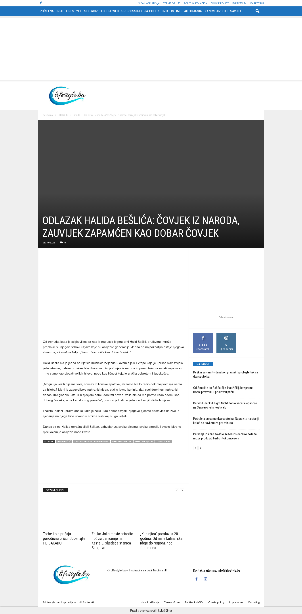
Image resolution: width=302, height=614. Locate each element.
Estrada (76, 115)
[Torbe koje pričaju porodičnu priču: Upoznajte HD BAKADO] (65, 513)
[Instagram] (206, 579)
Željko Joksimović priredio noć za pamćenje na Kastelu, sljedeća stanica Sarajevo (112, 540)
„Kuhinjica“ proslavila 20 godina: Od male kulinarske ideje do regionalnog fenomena (161, 540)
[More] (88, 257)
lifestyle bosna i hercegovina (92, 441)
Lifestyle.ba (163, 441)
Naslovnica (48, 115)
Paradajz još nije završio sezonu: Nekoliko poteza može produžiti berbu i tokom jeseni (225, 436)
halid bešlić (64, 441)
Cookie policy (219, 3)
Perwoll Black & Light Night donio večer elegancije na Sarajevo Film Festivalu (225, 405)
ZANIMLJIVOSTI (216, 11)
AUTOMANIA (193, 11)
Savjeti (236, 11)
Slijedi (226, 334)
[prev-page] (177, 490)
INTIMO (176, 11)
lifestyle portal (121, 441)
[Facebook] (41, 3)
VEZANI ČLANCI (55, 490)
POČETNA (47, 11)
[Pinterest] (67, 257)
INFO (59, 11)
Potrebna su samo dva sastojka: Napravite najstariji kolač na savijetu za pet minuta (226, 421)
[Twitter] (57, 257)
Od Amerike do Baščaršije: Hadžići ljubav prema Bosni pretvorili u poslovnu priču (223, 390)
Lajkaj (203, 334)
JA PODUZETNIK (156, 11)
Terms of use (171, 3)
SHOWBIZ (91, 11)
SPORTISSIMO (131, 11)
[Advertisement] (151, 49)
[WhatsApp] (77, 257)
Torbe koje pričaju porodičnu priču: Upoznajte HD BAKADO (64, 538)
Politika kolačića (195, 3)
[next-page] (182, 490)
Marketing (257, 3)
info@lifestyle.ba (229, 570)
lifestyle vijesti (144, 441)
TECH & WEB (110, 11)
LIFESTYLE (74, 11)
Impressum (239, 3)
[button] (257, 11)
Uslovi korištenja (148, 3)
